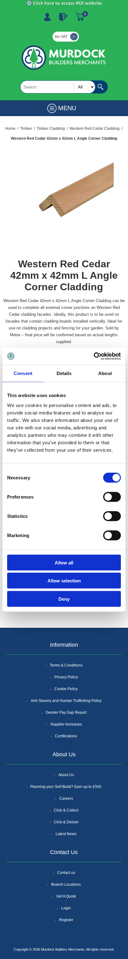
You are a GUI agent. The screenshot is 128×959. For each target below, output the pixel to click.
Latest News (66, 834)
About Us (66, 775)
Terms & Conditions (66, 665)
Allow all (64, 562)
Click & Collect (66, 810)
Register (47, 17)
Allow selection (64, 580)
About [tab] (105, 373)
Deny (64, 598)
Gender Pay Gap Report (66, 712)
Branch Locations (66, 884)
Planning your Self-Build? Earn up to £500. (66, 787)
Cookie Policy (66, 689)
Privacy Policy (66, 677)
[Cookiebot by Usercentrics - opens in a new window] (93, 356)
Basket (80, 17)
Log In (63, 17)
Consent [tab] (23, 373)
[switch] (112, 497)
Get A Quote (66, 896)
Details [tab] (64, 373)
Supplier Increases (66, 724)
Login (66, 908)
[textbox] (58, 87)
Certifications (66, 736)
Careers (66, 798)
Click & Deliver (66, 822)
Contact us (66, 873)
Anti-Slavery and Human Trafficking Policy (66, 701)
